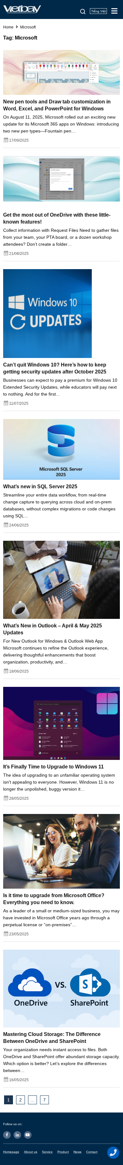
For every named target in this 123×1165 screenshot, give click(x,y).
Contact (91, 1152)
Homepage (11, 1152)
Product (63, 1152)
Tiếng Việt (98, 11)
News (77, 1152)
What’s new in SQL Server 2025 (40, 486)
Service (47, 1152)
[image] (61, 72)
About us (30, 1152)
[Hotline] (113, 1153)
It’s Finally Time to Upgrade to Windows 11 (53, 766)
